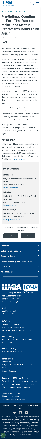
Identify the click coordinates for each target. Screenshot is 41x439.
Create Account (8, 393)
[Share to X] (4, 37)
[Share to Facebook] (8, 37)
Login (18, 393)
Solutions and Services (11, 251)
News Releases (22, 11)
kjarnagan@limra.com (11, 219)
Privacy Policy (17, 405)
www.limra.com (19, 159)
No (28, 236)
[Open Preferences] (3, 435)
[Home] (2, 11)
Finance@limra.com (14, 351)
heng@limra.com (9, 205)
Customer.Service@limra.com (13, 302)
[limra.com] (9, 3)
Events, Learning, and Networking (16, 261)
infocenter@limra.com (15, 327)
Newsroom (9, 11)
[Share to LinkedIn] (12, 37)
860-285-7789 (13, 299)
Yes (11, 236)
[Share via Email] (16, 37)
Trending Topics (8, 256)
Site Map (6, 405)
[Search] (32, 3)
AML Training (8, 336)
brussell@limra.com (11, 188)
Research (5, 245)
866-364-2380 (7, 342)
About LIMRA (7, 271)
